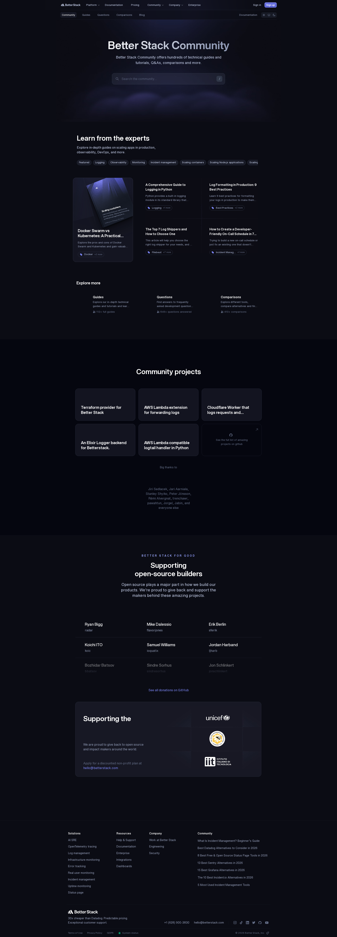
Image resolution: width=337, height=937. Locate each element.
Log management (79, 853)
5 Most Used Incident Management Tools (224, 885)
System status (130, 933)
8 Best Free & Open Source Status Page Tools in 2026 (233, 855)
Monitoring (138, 162)
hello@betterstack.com (100, 767)
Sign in (257, 5)
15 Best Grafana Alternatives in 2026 (221, 870)
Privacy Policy (94, 933)
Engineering (156, 846)
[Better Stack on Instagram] (235, 922)
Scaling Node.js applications (227, 162)
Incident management (163, 162)
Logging (100, 162)
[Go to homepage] (70, 5)
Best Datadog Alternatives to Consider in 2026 (227, 848)
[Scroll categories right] (246, 162)
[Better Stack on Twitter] (253, 922)
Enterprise (122, 853)
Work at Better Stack (162, 840)
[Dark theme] (274, 15)
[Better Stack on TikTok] (241, 922)
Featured (84, 162)
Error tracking (77, 866)
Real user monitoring (81, 872)
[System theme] (269, 15)
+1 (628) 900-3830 (176, 922)
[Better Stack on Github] (260, 922)
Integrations (124, 859)
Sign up (270, 5)
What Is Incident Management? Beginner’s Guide (229, 840)
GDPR (110, 933)
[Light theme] (264, 15)
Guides (86, 15)
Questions (103, 15)
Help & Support (126, 840)
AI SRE (72, 840)
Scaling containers (193, 162)
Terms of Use (75, 933)
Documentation (248, 15)
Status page (75, 892)
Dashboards (124, 866)
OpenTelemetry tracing (82, 846)
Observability (118, 162)
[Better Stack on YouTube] (267, 922)
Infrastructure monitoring (84, 859)
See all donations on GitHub (168, 690)
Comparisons (124, 15)
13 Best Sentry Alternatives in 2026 (220, 863)
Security (154, 853)
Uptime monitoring (79, 886)
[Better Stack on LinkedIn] (247, 922)
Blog (142, 15)
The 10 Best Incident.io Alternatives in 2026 (225, 877)
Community (68, 15)
